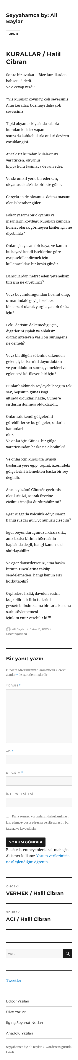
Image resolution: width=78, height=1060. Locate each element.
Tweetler (13, 980)
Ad (10, 751)
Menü (13, 34)
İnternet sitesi (19, 794)
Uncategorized (16, 633)
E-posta (14, 773)
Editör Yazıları (17, 1001)
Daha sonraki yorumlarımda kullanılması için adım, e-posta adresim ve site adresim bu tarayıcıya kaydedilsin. (37, 823)
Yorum (13, 685)
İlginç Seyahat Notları (24, 1023)
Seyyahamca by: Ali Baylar (24, 1047)
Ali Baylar (19, 629)
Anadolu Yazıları (19, 1033)
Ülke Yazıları (16, 1012)
